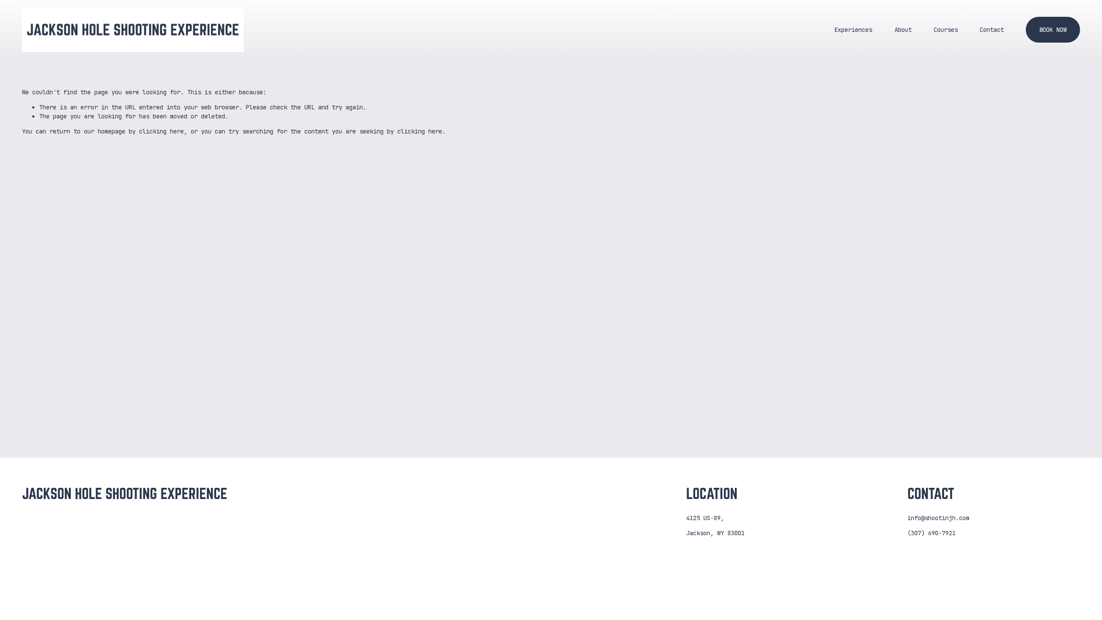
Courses (946, 30)
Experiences (853, 30)
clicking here (161, 131)
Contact (992, 30)
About (903, 30)
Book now (1053, 30)
